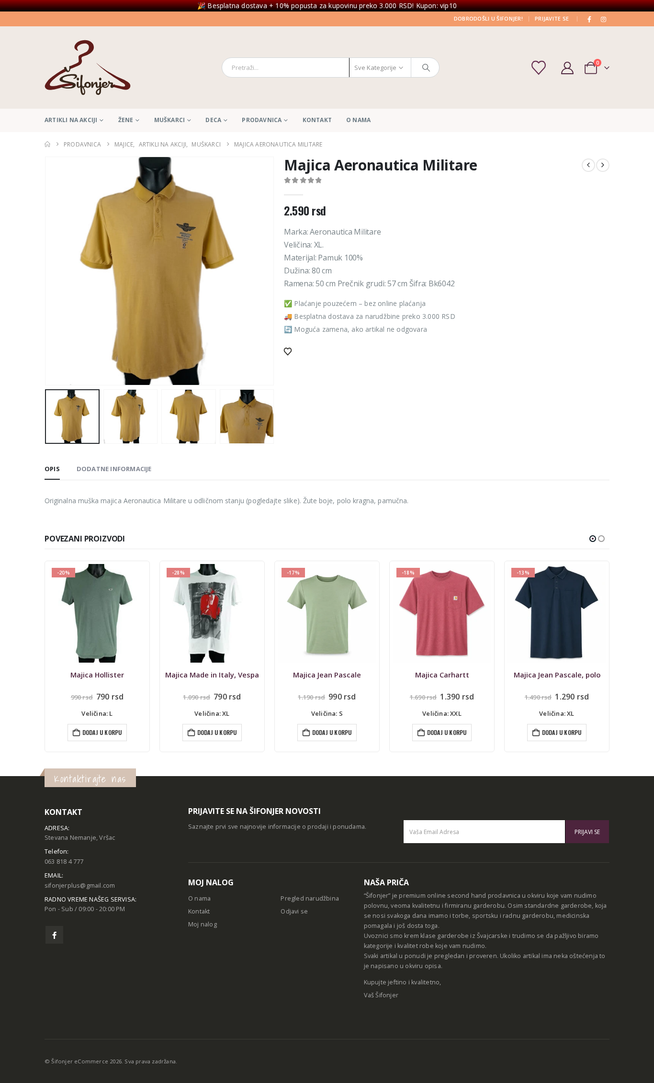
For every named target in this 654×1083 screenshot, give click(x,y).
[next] (602, 165)
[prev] (588, 165)
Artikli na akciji (71, 120)
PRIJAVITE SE (552, 18)
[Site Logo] (88, 67)
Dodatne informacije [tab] (114, 468)
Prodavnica (262, 120)
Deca (213, 120)
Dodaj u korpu (102, 732)
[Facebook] (590, 19)
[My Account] (567, 67)
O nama (358, 120)
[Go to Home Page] (47, 144)
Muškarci (169, 120)
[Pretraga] (426, 67)
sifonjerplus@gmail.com (80, 885)
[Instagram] (603, 19)
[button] (47, 271)
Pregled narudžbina (310, 898)
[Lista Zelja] (539, 67)
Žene (126, 120)
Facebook (54, 935)
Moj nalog (202, 924)
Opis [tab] (52, 468)
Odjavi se (294, 911)
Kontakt (317, 120)
